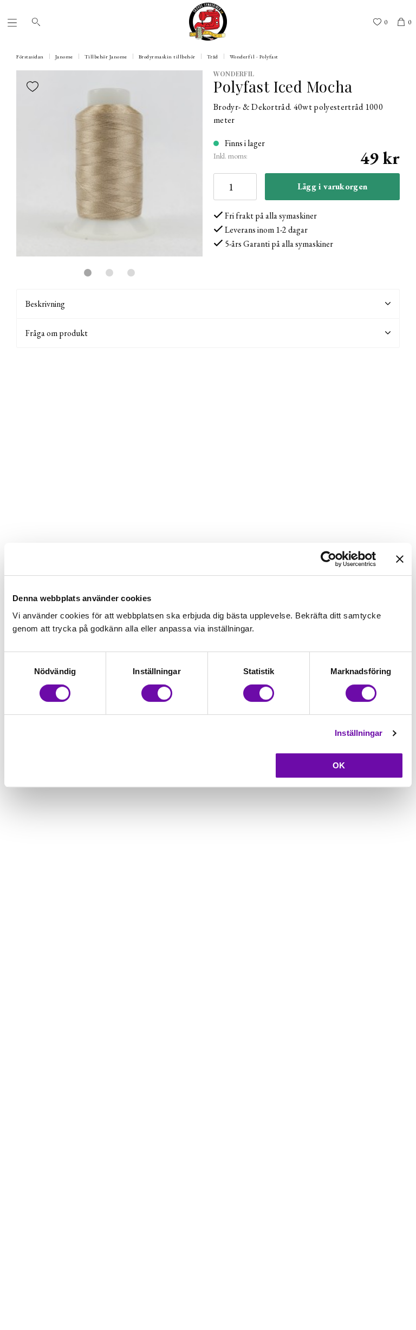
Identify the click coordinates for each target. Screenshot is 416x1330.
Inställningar (358, 733)
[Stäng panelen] (400, 559)
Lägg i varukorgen (332, 186)
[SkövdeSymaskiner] (208, 22)
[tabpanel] (109, 163)
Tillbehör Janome (105, 56)
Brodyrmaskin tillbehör (167, 56)
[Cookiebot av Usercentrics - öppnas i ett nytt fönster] (328, 559)
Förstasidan (30, 56)
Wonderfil (233, 73)
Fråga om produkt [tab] (56, 333)
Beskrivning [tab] (45, 304)
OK (339, 765)
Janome (64, 56)
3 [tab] (131, 273)
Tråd (212, 56)
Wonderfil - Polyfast (254, 56)
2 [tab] (109, 273)
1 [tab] (88, 273)
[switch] (156, 693)
